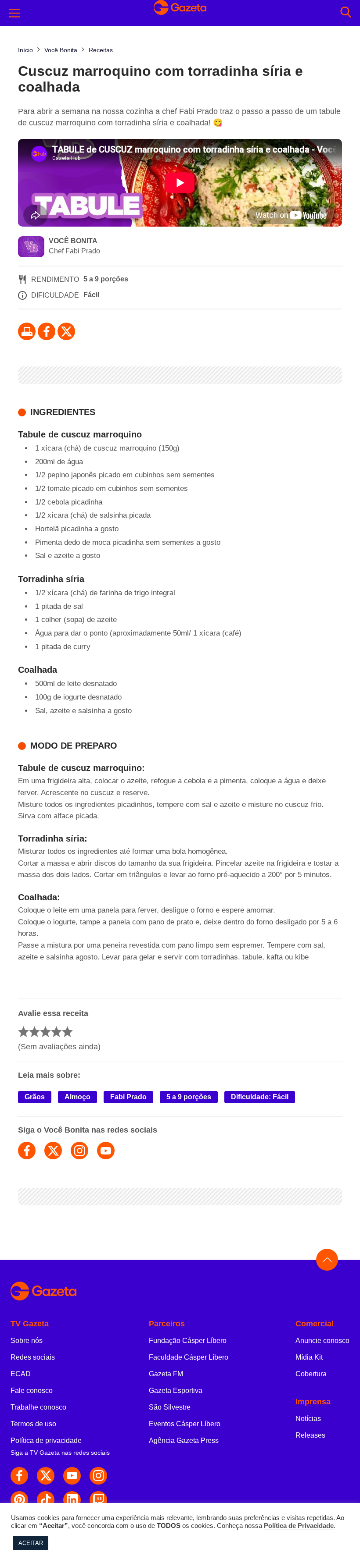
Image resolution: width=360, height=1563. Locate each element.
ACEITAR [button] (30, 1543)
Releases (310, 1435)
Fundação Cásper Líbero (188, 1340)
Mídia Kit (309, 1357)
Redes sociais (33, 1357)
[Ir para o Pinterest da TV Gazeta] (19, 1500)
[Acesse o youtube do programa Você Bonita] (106, 1150)
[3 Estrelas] (45, 1031)
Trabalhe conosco (38, 1407)
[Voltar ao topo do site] (327, 1260)
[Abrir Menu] (14, 13)
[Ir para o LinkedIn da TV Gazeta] (72, 1500)
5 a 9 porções (188, 1097)
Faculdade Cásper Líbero (188, 1357)
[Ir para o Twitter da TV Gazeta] (66, 331)
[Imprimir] (27, 331)
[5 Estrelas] (67, 1031)
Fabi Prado (128, 1097)
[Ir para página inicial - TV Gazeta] (180, 1291)
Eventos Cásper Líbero (184, 1424)
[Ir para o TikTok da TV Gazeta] (45, 1500)
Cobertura (311, 1374)
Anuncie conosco (322, 1340)
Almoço (77, 1097)
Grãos (35, 1097)
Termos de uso (33, 1424)
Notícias (308, 1418)
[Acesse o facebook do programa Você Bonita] (27, 1150)
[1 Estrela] (23, 1031)
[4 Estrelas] (56, 1031)
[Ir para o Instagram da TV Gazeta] (98, 1476)
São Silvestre (170, 1407)
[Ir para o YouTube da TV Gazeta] (72, 1476)
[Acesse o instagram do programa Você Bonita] (79, 1150)
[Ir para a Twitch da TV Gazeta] (98, 1500)
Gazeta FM (166, 1374)
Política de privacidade (46, 1440)
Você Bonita (73, 241)
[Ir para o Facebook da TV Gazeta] (46, 331)
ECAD (21, 1374)
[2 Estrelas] (34, 1031)
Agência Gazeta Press (184, 1440)
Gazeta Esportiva (175, 1390)
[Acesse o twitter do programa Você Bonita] (53, 1150)
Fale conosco (32, 1390)
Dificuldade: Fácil (259, 1097)
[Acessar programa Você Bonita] (31, 247)
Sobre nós (27, 1340)
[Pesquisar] (345, 13)
